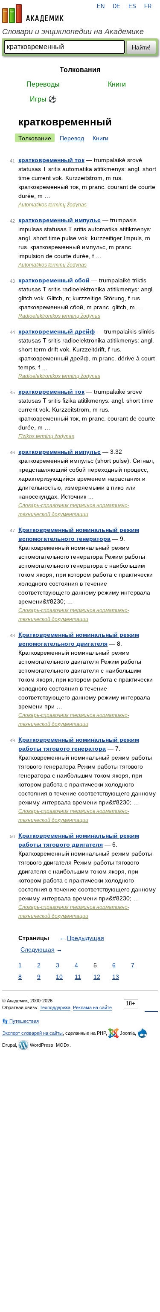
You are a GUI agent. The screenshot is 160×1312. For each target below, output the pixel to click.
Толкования (80, 69)
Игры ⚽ (43, 99)
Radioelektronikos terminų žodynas (59, 316)
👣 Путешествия (20, 1021)
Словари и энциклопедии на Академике (73, 31)
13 (115, 976)
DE (116, 6)
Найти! (141, 47)
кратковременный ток (51, 160)
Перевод (72, 138)
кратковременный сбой (54, 280)
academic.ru (33, 13)
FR (147, 6)
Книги (117, 84)
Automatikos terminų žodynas (52, 205)
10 (59, 976)
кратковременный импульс (59, 220)
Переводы (43, 84)
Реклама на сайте (92, 1007)
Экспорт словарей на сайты (32, 1033)
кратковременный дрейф (56, 331)
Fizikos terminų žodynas (46, 436)
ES (132, 6)
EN (101, 6)
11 (78, 976)
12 (96, 976)
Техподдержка (55, 1007)
